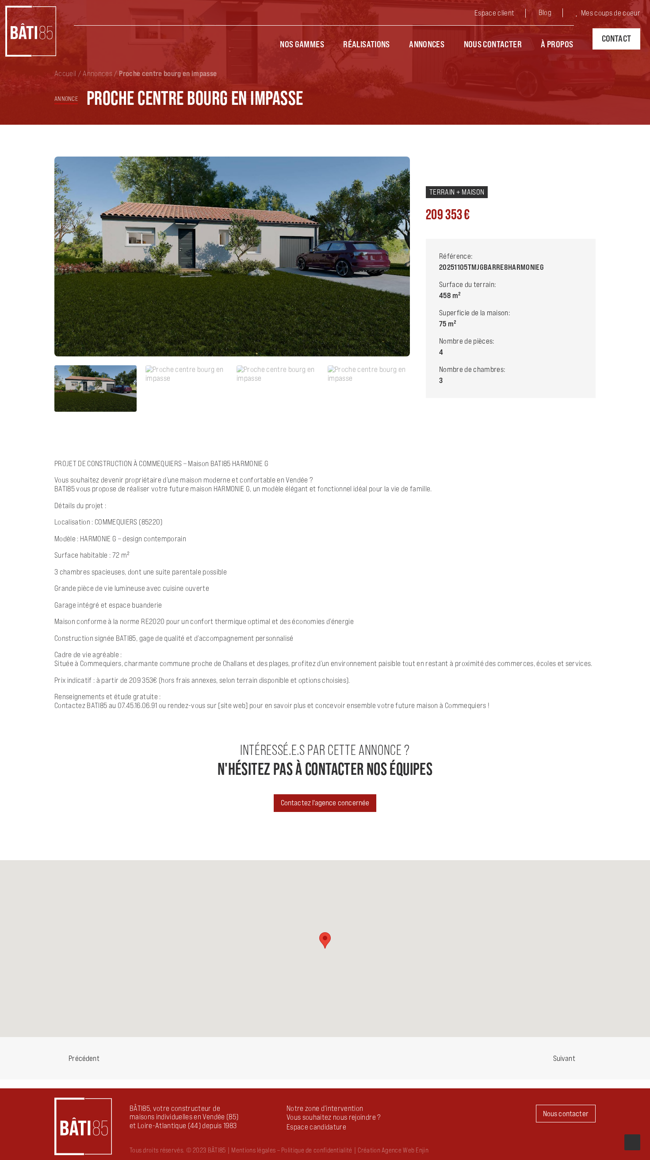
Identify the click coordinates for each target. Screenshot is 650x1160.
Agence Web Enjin (405, 1150)
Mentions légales (253, 1150)
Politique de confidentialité (316, 1150)
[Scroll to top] (632, 1141)
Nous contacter (493, 44)
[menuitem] (501, 14)
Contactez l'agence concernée (325, 802)
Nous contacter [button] (566, 1113)
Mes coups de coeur (610, 12)
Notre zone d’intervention (325, 1108)
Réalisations (366, 44)
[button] (316, 1126)
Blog (545, 12)
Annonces (426, 44)
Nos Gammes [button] (302, 44)
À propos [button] (557, 44)
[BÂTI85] (30, 31)
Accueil (65, 73)
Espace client (494, 12)
